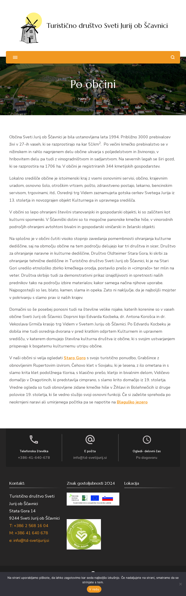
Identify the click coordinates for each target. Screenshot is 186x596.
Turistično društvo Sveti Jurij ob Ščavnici (107, 25)
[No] (180, 584)
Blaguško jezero (132, 402)
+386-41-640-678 (34, 457)
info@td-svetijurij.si (90, 457)
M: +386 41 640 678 (28, 533)
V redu (94, 589)
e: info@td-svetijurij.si (29, 540)
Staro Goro (75, 358)
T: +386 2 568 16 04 (28, 525)
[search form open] (173, 57)
